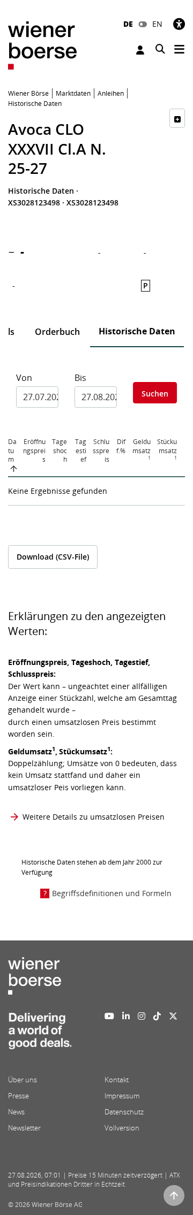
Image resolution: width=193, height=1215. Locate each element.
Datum (12, 450)
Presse (18, 1096)
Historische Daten (137, 331)
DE (128, 24)
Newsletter (24, 1128)
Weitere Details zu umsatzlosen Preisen (94, 817)
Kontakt (117, 1079)
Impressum (122, 1096)
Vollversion (122, 1128)
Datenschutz (124, 1112)
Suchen (155, 393)
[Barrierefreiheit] (179, 23)
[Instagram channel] (141, 1016)
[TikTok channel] (157, 1016)
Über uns (22, 1079)
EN (157, 24)
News (16, 1112)
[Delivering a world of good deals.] (39, 1034)
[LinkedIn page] (126, 1016)
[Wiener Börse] (42, 45)
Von (24, 378)
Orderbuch (57, 332)
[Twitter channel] (173, 1016)
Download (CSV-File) (53, 557)
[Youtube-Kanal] (109, 1016)
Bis (80, 378)
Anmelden (141, 50)
